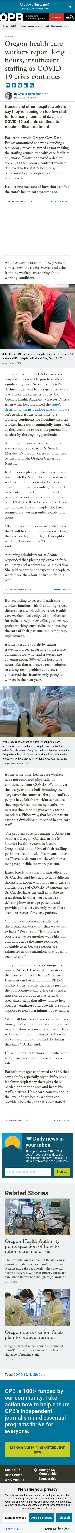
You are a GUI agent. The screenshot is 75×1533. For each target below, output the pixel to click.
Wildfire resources (57, 26)
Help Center (13, 1475)
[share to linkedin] (26, 85)
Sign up (62, 1172)
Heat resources (31, 26)
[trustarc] (63, 1529)
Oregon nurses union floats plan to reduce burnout (34, 1334)
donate (56, 17)
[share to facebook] (14, 85)
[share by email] (8, 85)
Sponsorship (47, 1479)
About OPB (10, 26)
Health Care (37, 1375)
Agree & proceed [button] (41, 1517)
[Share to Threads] (32, 85)
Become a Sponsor (59, 201)
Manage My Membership (47, 1472)
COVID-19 (20, 1375)
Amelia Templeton (29, 93)
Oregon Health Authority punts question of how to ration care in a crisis (32, 1246)
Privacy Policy (12, 1528)
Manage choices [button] (15, 1517)
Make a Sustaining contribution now (37, 1449)
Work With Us (14, 1480)
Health (9, 36)
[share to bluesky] (20, 85)
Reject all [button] (64, 1517)
